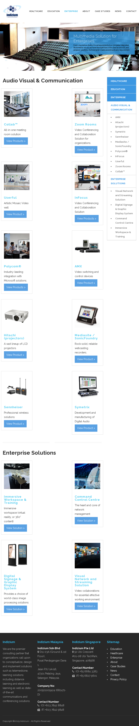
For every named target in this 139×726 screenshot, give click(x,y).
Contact (131, 11)
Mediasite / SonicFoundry (123, 144)
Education (53, 11)
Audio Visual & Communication (121, 107)
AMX (117, 117)
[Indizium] (12, 11)
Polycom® (121, 151)
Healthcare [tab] (119, 81)
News (118, 11)
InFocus (119, 156)
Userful (119, 161)
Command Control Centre (124, 220)
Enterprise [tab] (118, 97)
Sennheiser (122, 136)
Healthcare (36, 11)
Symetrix (120, 131)
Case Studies (102, 11)
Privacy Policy (118, 679)
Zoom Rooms (123, 166)
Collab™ (120, 171)
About (86, 11)
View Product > (86, 149)
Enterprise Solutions (118, 181)
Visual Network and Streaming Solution (124, 195)
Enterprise (71, 11)
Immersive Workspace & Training (123, 232)
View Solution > (15, 528)
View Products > (16, 141)
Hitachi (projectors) (122, 124)
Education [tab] (118, 89)
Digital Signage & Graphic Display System (124, 209)
